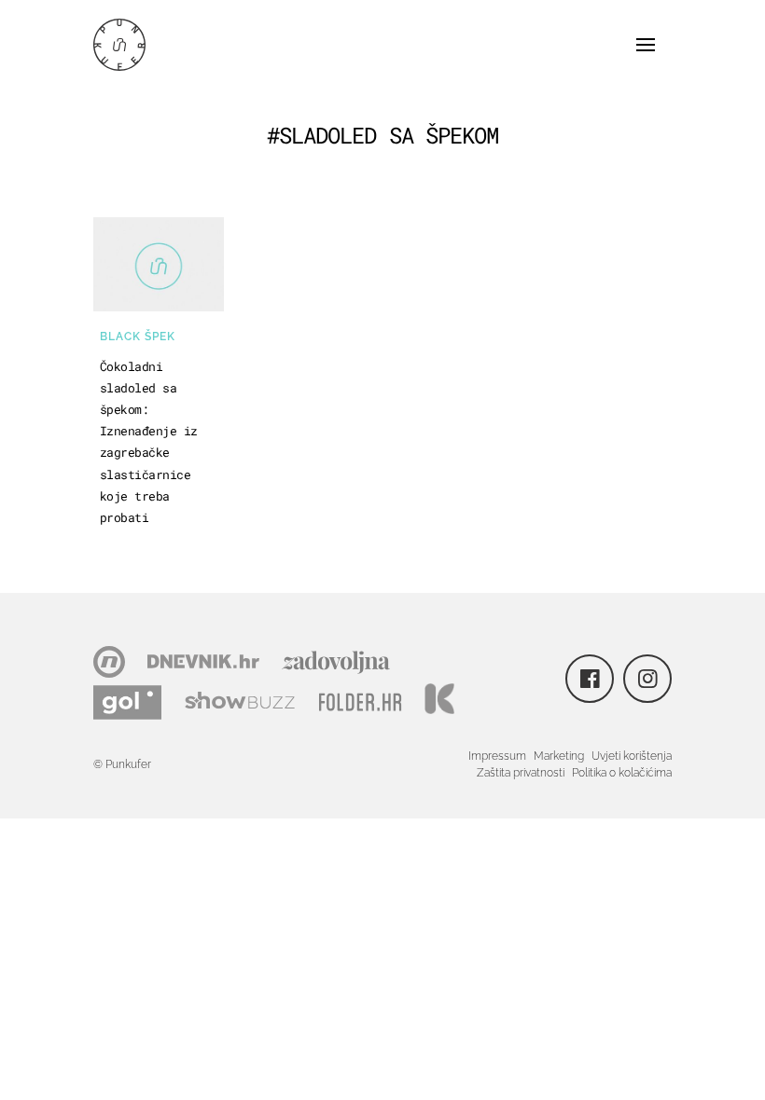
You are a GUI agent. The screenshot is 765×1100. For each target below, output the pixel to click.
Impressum (497, 756)
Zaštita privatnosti (520, 772)
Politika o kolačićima (622, 772)
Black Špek (137, 336)
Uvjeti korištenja (631, 756)
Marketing (559, 756)
